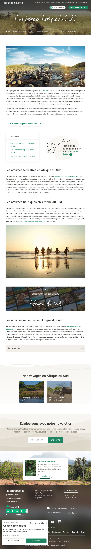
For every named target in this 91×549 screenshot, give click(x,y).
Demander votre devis (13, 498)
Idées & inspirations (53, 2)
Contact (66, 541)
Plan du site (51, 541)
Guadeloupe (56, 532)
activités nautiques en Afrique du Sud (31, 221)
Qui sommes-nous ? (13, 495)
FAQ (60, 541)
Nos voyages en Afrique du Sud (31, 398)
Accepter (36, 541)
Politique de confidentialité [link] (11, 535)
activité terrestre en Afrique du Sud (68, 176)
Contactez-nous (11, 501)
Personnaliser (13, 541)
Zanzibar (66, 532)
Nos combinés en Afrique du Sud (56, 398)
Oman (83, 532)
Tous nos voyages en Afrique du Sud (25, 124)
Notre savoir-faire (68, 2)
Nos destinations (39, 2)
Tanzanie (75, 532)
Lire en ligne (44, 476)
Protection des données (48, 539)
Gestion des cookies (64, 539)
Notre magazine (81, 2)
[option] (32, 392)
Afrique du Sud (47, 91)
